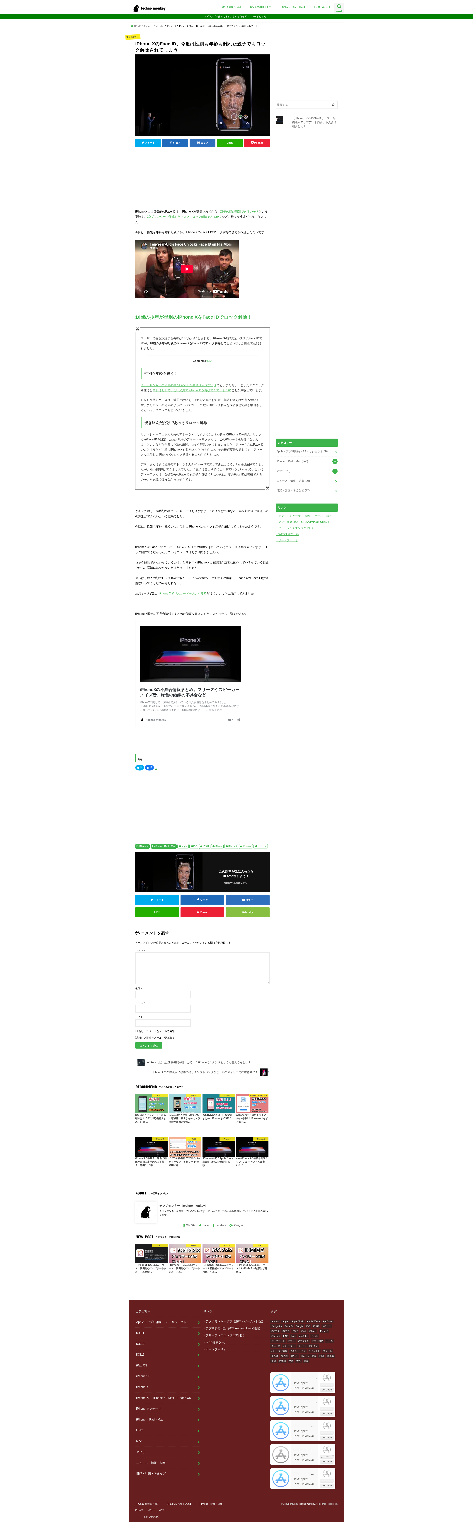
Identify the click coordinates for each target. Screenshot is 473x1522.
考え (298, 1360)
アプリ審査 (303, 1341)
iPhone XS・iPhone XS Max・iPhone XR (163, 1397)
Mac (139, 1441)
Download (327, 1384)
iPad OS (141, 1365)
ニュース (262, 846)
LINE (139, 1430)
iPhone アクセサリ (148, 1408)
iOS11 (206, 846)
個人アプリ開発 (308, 1355)
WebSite (190, 1225)
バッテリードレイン (308, 1346)
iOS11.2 (275, 1331)
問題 (321, 1355)
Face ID (289, 1326)
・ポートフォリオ (287, 540)
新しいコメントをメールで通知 (156, 1031)
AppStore (327, 1321)
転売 (306, 1360)
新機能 (282, 1360)
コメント (140, 950)
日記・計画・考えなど (293, 490)
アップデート (278, 1341)
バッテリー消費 (279, 1351)
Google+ (238, 1225)
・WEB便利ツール (287, 534)
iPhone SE (143, 1376)
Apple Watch (313, 1321)
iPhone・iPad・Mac (165, 846)
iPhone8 (232, 846)
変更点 (330, 1355)
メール (140, 1002)
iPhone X (143, 846)
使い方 (294, 1355)
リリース (327, 1351)
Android (275, 1321)
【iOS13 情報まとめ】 (231, 7)
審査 (273, 1360)
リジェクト (314, 1351)
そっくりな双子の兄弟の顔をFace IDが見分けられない (177, 385)
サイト (139, 1017)
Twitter (205, 1225)
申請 (291, 1360)
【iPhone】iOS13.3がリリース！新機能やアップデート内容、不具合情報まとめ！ (314, 122)
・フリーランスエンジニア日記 (295, 528)
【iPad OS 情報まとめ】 (261, 7)
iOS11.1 (327, 1326)
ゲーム (329, 1341)
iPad (303, 1331)
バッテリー (289, 1346)
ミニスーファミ (298, 1351)
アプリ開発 (317, 1341)
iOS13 (140, 1354)
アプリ (283, 471)
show (209, 361)
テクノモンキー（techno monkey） (183, 1205)
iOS (195, 846)
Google (299, 1326)
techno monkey (307, 1503)
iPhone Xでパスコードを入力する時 (183, 593)
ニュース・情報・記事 (293, 480)
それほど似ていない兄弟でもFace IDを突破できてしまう (190, 390)
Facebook (221, 1225)
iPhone (218, 846)
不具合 (274, 1355)
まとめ (314, 1336)
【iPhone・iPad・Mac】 (293, 7)
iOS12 (140, 1343)
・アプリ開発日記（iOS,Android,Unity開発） (303, 521)
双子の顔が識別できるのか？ (239, 211)
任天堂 (284, 1355)
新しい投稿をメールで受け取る (156, 1037)
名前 (138, 988)
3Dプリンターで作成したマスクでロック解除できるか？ (184, 216)
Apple (184, 846)
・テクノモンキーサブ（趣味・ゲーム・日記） (305, 515)
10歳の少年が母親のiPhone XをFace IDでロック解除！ (193, 317)
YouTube (303, 1336)
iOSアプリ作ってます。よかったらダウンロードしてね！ (237, 16)
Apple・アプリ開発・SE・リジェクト (302, 451)
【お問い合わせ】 (322, 7)
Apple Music (298, 1321)
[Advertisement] (202, 177)
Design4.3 (276, 1326)
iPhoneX (247, 846)
